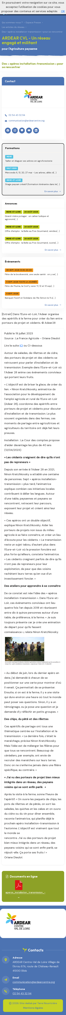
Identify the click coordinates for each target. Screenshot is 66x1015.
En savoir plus (51, 191)
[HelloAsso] (22, 130)
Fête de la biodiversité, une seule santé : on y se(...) (31, 274)
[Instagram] (15, 130)
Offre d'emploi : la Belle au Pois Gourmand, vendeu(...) (32, 231)
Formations (12, 148)
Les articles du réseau (13, 27)
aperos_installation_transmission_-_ (19, 894)
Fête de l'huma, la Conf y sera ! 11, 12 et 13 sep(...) (29, 286)
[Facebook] (8, 130)
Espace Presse (33, 22)
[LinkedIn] (36, 130)
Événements (12, 261)
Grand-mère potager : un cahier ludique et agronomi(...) (27, 218)
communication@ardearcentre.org (27, 120)
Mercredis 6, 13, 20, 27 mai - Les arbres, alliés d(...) (30, 172)
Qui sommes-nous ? (12, 22)
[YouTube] (29, 130)
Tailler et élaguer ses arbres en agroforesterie (28, 160)
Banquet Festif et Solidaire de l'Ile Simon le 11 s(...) (30, 297)
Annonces (11, 203)
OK (63, 11)
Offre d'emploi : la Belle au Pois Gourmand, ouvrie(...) (31, 242)
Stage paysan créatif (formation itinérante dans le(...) (32, 184)
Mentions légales (33, 1007)
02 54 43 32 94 (17, 115)
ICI (21, 345)
